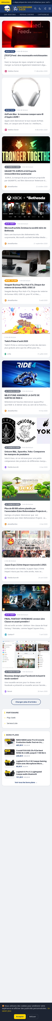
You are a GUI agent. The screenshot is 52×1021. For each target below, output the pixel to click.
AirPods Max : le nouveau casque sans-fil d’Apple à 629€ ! (24, 115)
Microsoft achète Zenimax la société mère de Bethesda (25, 229)
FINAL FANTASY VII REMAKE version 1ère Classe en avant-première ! (25, 620)
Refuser (32, 1016)
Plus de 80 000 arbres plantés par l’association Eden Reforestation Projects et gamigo (25, 511)
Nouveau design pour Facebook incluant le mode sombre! (25, 677)
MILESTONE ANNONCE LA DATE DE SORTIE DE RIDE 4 (22, 397)
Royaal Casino (27, 14)
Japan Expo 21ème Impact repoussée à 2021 (25, 564)
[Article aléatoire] (45, 8)
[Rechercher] (35, 8)
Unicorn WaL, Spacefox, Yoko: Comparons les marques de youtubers (25, 453)
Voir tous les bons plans (26, 782)
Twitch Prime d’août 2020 (16, 341)
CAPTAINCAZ (43, 14)
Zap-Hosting (10, 14)
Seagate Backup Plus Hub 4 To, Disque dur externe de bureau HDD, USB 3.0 (25, 286)
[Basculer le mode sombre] (40, 8)
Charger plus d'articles (26, 702)
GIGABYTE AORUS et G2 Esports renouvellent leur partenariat (20, 172)
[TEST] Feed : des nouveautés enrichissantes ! (26, 57)
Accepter (20, 1016)
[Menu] (49, 8)
